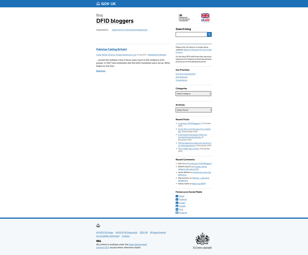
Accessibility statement (107, 236)
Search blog (183, 29)
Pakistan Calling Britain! (111, 49)
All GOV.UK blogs (104, 232)
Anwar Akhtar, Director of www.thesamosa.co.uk (116, 55)
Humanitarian (181, 80)
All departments (158, 232)
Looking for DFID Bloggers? (189, 123)
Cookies (126, 236)
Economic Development (186, 74)
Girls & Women (182, 77)
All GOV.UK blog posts (126, 232)
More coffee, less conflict (188, 149)
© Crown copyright (202, 247)
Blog (99, 15)
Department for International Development (130, 30)
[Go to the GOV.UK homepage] (106, 3)
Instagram (183, 213)
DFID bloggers (115, 20)
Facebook (183, 199)
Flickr (181, 209)
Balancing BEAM (199, 183)
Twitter (181, 196)
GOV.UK (144, 232)
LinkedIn (182, 206)
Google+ (182, 203)
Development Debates (157, 55)
